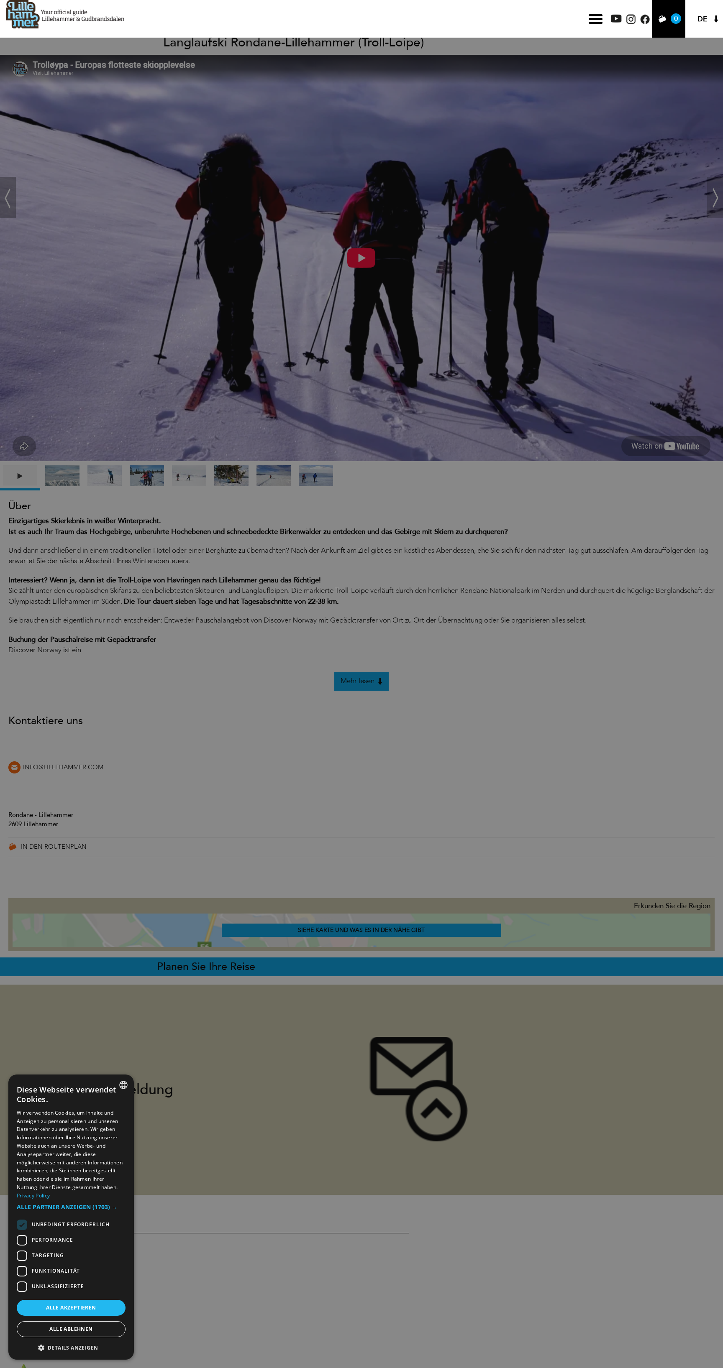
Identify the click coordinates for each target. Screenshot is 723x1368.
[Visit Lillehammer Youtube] (616, 20)
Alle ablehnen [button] (70, 1328)
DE (702, 19)
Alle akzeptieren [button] (71, 1307)
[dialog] (71, 1217)
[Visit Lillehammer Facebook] (645, 22)
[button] (71, 1207)
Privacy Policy (33, 1195)
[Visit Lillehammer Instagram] (631, 22)
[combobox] (123, 1085)
